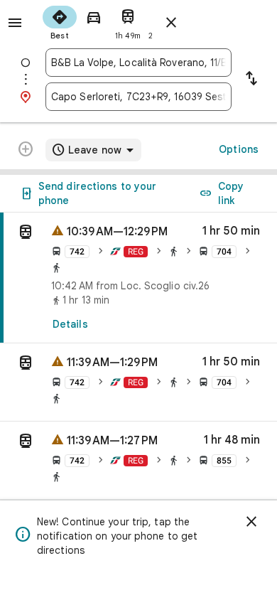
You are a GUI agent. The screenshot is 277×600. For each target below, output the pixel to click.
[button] (138, 382)
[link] (138, 278)
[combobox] (138, 62)
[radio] (60, 21)
